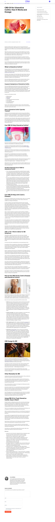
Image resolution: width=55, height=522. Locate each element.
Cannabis (8, 3)
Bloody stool (8, 97)
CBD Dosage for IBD (39, 16)
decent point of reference (9, 360)
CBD (10, 3)
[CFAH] (27, 1)
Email (5, 501)
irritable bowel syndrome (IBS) (9, 72)
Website (6, 505)
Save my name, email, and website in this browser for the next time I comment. (13, 509)
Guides (12, 3)
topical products (14, 329)
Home (5, 3)
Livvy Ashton (12, 477)
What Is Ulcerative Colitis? (40, 9)
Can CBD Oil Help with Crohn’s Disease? (42, 12)
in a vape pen (26, 322)
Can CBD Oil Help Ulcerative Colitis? (42, 11)
